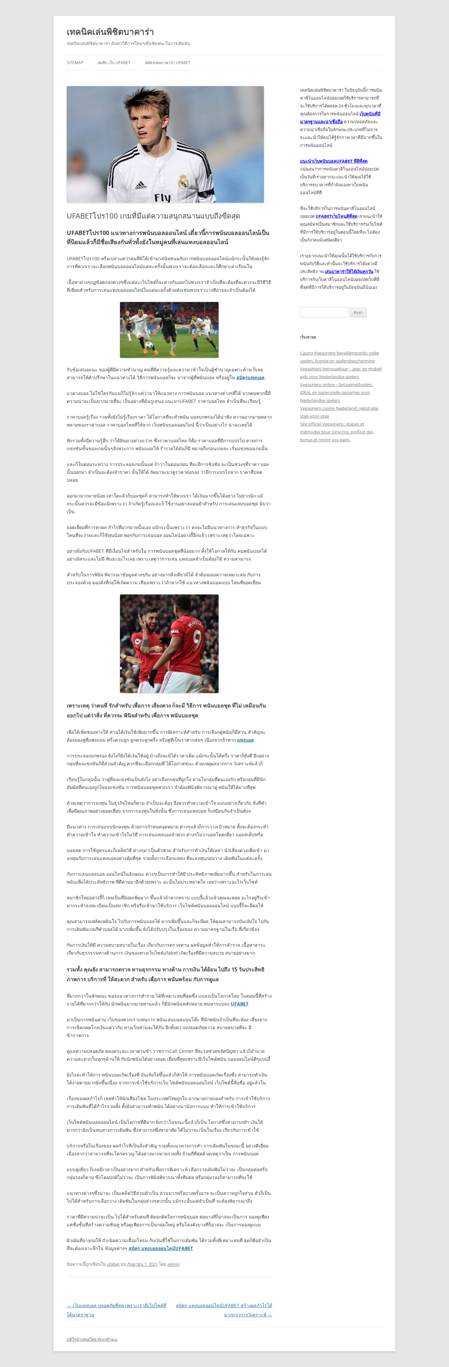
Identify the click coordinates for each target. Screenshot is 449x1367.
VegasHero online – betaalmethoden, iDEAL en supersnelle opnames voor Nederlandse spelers (336, 392)
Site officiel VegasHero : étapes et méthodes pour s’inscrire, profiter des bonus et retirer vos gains (336, 432)
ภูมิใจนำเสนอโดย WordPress (92, 1339)
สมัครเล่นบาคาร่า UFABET (168, 62)
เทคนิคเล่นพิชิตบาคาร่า (110, 31)
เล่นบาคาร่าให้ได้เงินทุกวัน (349, 271)
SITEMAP (75, 62)
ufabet (113, 1264)
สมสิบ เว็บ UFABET (114, 62)
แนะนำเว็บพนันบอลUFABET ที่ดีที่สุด (333, 161)
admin (173, 1264)
